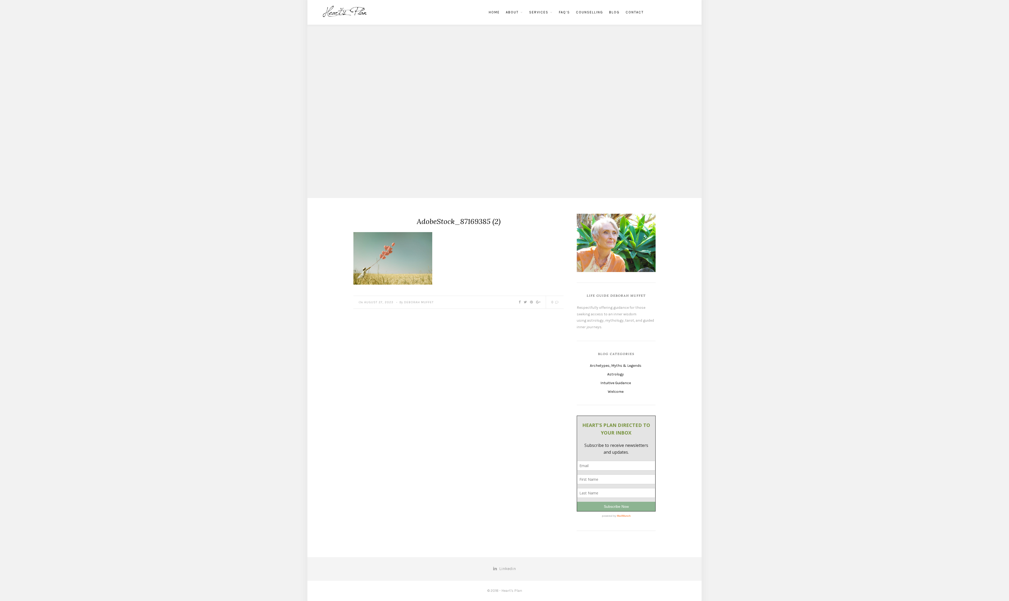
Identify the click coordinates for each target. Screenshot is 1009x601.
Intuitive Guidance (615, 383)
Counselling (589, 12)
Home (494, 12)
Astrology (615, 374)
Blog (614, 12)
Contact (635, 12)
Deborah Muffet (419, 302)
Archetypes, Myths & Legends (615, 365)
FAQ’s (564, 12)
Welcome (616, 391)
